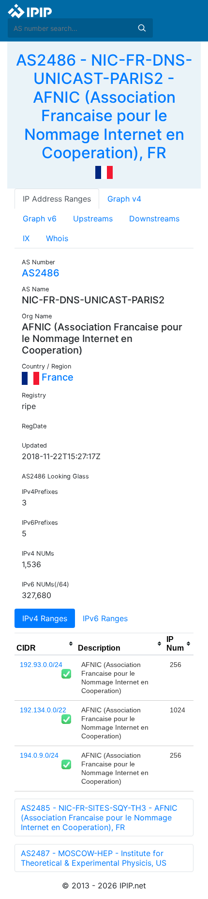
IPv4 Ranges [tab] (44, 618)
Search (141, 28)
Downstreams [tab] (154, 218)
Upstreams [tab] (93, 218)
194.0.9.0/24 (39, 755)
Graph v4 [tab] (124, 199)
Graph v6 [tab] (40, 218)
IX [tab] (26, 238)
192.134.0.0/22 (43, 710)
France (56, 377)
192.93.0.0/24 (41, 664)
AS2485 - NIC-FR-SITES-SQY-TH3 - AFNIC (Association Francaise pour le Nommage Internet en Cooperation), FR (99, 817)
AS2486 (40, 273)
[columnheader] (45, 644)
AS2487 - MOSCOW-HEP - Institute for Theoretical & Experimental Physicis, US (93, 858)
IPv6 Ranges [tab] (105, 618)
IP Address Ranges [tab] (57, 199)
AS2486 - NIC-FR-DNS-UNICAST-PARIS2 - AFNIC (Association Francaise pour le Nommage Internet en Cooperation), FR (104, 106)
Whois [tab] (57, 238)
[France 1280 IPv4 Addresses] (104, 172)
